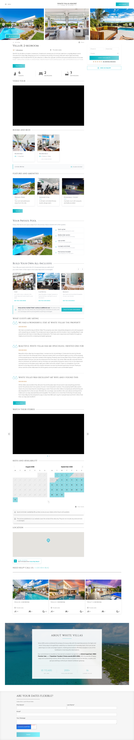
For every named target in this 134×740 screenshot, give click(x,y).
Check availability (104, 58)
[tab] (23, 598)
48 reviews (19, 50)
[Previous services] (78, 269)
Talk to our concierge (72, 309)
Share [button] (82, 42)
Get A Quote (122, 4)
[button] (8, 4)
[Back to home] (67, 4)
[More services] (82, 269)
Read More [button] (19, 66)
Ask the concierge (20, 300)
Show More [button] (19, 403)
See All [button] (18, 211)
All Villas (17, 42)
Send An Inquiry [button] (105, 68)
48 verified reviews (109, 61)
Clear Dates (80, 506)
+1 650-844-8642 (41, 568)
